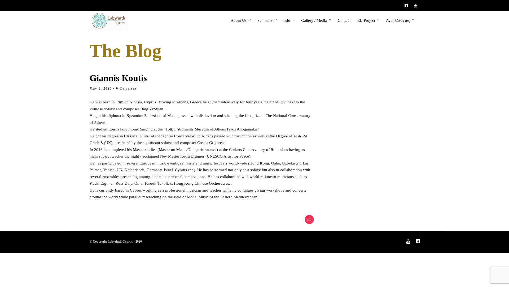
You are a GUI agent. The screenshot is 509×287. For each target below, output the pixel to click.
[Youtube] (417, 5)
